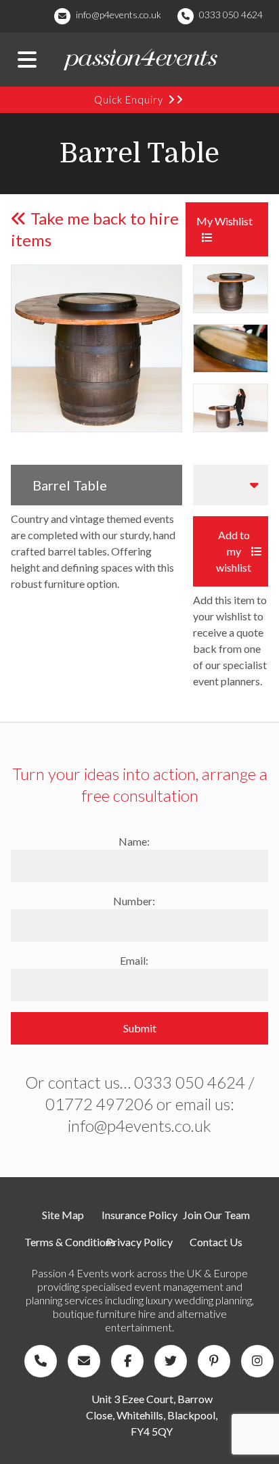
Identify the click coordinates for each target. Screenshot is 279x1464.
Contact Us (216, 1241)
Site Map (63, 1214)
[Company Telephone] (43, 1361)
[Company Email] (87, 1361)
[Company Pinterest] (217, 1361)
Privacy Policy (139, 1241)
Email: (134, 960)
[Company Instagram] (260, 1361)
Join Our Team (216, 1214)
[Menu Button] (27, 59)
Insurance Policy (139, 1214)
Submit (139, 1028)
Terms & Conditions (62, 1241)
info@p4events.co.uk (118, 14)
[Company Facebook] (130, 1361)
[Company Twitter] (173, 1361)
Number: (134, 900)
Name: (134, 841)
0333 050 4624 (231, 14)
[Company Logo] (139, 59)
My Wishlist (224, 220)
